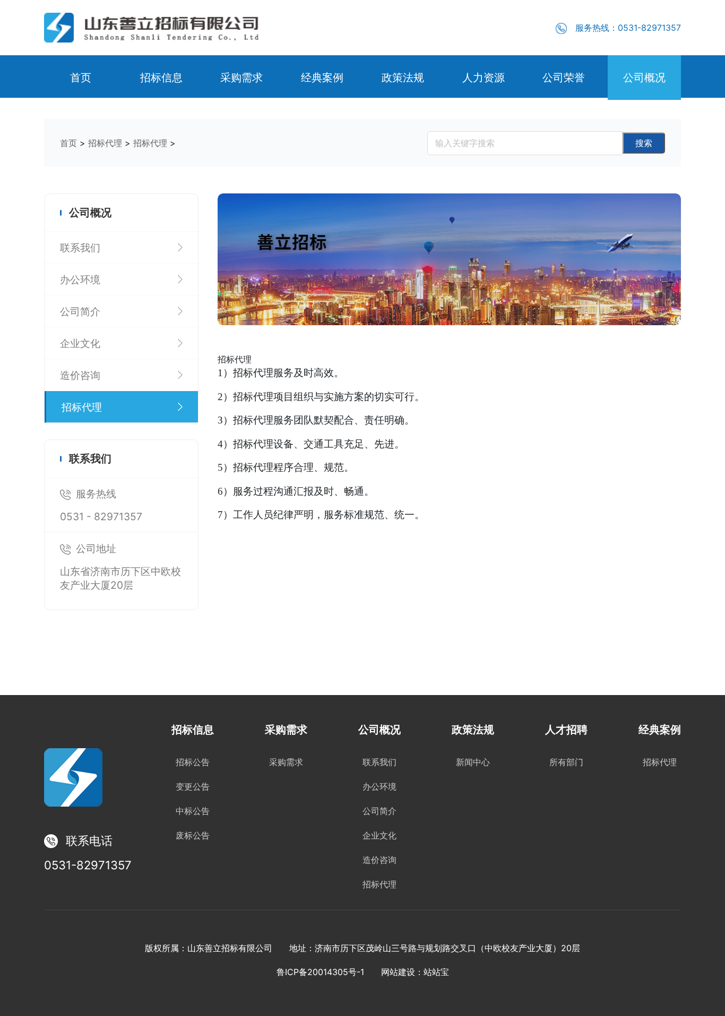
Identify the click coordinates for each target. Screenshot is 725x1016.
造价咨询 (379, 860)
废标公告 (193, 835)
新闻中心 (473, 762)
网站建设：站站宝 (415, 972)
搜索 (643, 143)
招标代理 (105, 143)
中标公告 (193, 811)
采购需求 (286, 762)
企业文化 (379, 835)
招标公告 (193, 762)
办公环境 (379, 786)
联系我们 (379, 762)
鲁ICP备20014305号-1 (320, 972)
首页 (68, 143)
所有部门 (566, 762)
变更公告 (193, 786)
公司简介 (379, 811)
